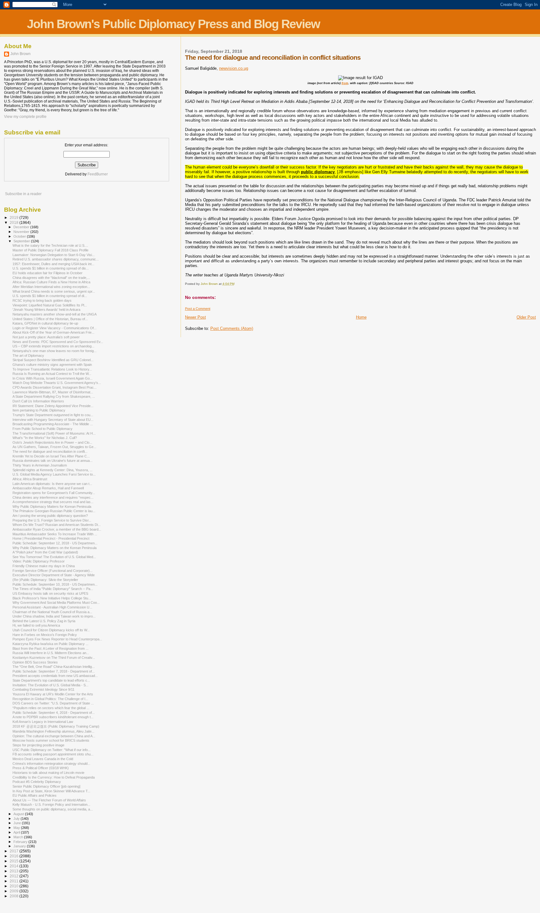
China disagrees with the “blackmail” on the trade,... (51, 278)
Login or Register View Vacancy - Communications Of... (54, 328)
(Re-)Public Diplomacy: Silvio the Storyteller (45, 580)
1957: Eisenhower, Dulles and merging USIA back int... (53, 264)
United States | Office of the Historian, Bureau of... (50, 319)
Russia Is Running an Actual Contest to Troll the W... (51, 374)
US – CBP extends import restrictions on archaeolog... (53, 346)
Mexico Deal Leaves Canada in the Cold (42, 759)
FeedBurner (98, 174)
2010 (14, 886)
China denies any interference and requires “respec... (52, 497)
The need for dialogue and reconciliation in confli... (50, 451)
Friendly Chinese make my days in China (43, 566)
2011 (14, 881)
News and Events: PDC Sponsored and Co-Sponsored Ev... (57, 342)
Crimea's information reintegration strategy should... (51, 763)
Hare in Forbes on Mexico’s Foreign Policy (44, 635)
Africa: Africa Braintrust (29, 479)
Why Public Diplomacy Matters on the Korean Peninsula (54, 548)
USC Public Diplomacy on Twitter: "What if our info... (51, 750)
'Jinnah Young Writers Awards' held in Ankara (46, 309)
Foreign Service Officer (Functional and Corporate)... (52, 571)
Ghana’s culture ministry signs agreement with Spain (52, 364)
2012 (14, 876)
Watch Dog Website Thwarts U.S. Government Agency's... (56, 383)
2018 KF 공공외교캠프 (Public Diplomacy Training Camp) (55, 726)
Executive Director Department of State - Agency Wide (53, 575)
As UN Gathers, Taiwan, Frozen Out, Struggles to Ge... (54, 447)
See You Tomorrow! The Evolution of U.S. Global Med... (54, 557)
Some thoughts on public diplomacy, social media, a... (52, 809)
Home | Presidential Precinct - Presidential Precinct (50, 538)
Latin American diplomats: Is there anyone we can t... (52, 484)
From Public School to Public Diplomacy (42, 429)
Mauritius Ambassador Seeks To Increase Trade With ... (54, 534)
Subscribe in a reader (23, 194)
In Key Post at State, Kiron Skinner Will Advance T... (51, 791)
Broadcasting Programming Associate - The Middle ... (52, 424)
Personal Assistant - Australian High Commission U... (52, 607)
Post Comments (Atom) (231, 328)
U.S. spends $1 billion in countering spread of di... (49, 296)
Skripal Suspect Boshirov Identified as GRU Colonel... (52, 360)
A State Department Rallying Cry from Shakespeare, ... (53, 396)
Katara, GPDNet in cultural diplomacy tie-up (45, 323)
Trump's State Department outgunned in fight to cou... (52, 415)
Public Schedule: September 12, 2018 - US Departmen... (55, 543)
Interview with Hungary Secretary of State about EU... (52, 419)
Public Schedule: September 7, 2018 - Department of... (53, 671)
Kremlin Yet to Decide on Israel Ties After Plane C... (51, 456)
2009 (14, 891)
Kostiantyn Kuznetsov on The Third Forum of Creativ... (53, 657)
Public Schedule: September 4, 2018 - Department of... (53, 712)
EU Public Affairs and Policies (34, 795)
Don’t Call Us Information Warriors (38, 401)
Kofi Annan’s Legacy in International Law (42, 722)
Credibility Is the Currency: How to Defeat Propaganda (53, 777)
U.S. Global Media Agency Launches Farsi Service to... (54, 474)
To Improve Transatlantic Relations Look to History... (52, 369)
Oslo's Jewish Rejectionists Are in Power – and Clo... (52, 442)
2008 (14, 896)
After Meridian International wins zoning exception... (51, 287)
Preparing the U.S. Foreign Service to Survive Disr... (51, 520)
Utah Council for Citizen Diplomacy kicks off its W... (51, 630)
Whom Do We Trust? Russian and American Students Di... (56, 525)
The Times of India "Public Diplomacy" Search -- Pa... (52, 589)
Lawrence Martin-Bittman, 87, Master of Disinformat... (52, 392)
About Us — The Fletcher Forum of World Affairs (49, 800)
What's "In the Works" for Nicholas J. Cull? (44, 438)
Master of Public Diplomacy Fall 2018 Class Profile (50, 250)
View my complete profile (25, 116)
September (22, 241)
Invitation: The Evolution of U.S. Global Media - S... (50, 685)
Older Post (526, 317)
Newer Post (195, 317)
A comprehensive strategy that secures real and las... (52, 502)
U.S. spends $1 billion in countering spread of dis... (50, 268)
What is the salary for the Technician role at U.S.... (50, 245)
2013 (14, 871)
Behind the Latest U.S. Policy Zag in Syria (43, 621)
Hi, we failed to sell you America (36, 625)
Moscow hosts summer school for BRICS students (50, 740)
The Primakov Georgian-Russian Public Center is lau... (53, 511)
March (18, 837)
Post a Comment (197, 308)
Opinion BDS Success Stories (35, 662)
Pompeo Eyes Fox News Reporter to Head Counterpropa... (57, 639)
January (20, 846)
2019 (14, 217)
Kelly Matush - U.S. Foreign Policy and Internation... (51, 804)
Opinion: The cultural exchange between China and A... (53, 736)
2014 (14, 866)
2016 (14, 856)
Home (361, 317)
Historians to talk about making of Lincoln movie (48, 772)
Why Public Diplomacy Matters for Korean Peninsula (51, 506)
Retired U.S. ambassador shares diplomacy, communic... (55, 259)
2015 (14, 861)
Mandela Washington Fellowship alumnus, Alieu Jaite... (53, 731)
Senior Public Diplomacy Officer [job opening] (46, 786)
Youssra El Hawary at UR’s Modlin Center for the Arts (52, 694)
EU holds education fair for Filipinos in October (47, 273)
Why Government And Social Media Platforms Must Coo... (56, 602)
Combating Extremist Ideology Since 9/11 (43, 689)
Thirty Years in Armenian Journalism (39, 465)
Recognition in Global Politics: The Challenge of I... (50, 699)
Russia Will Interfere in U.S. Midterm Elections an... (50, 653)
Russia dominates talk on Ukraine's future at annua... (52, 460)
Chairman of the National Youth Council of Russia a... (52, 612)
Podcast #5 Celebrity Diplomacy (36, 782)
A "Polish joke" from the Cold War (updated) (45, 552)
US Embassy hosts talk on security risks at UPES (50, 593)
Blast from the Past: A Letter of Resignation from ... (50, 648)
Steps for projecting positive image (38, 745)
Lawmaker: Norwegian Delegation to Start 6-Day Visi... (53, 255)
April (17, 832)
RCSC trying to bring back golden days (42, 300)
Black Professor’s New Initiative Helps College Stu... (51, 598)
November (21, 232)
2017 (14, 851)
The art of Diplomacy (28, 355)
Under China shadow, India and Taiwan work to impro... (54, 616)
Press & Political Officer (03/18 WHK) (40, 768)
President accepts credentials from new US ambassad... (55, 676)
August (19, 814)
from (345, 83)
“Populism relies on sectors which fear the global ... (50, 708)
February (20, 842)
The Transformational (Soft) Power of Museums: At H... (54, 433)
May (17, 828)
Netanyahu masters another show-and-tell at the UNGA (54, 314)
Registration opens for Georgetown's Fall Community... (53, 493)
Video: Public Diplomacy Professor (38, 561)
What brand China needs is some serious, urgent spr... (53, 291)
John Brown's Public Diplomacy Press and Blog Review (173, 24)
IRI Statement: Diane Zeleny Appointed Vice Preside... (52, 406)
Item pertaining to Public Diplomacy (38, 410)
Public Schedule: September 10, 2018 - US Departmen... (55, 584)
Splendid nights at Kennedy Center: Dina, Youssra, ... (52, 470)
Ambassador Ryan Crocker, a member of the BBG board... (56, 529)
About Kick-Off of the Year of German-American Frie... (53, 332)
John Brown (20, 54)
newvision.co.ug (233, 68)
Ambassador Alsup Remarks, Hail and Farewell (48, 488)
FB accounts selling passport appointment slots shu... (52, 754)
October (20, 236)
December (21, 227)
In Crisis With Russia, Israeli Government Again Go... (52, 378)
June (17, 823)
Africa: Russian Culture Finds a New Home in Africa (51, 282)
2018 (14, 222)
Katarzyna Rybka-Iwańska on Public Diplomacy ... (50, 644)
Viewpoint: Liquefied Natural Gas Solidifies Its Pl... (49, 305)
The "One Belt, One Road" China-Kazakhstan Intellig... (53, 666)
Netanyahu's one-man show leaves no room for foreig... (54, 351)
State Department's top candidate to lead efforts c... (51, 680)
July (17, 818)
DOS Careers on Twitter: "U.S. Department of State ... (53, 703)
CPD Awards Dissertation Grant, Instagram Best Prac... (54, 387)
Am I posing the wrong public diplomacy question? (50, 515)
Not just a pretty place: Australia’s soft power (46, 337)
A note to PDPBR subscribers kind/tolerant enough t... (52, 717)
